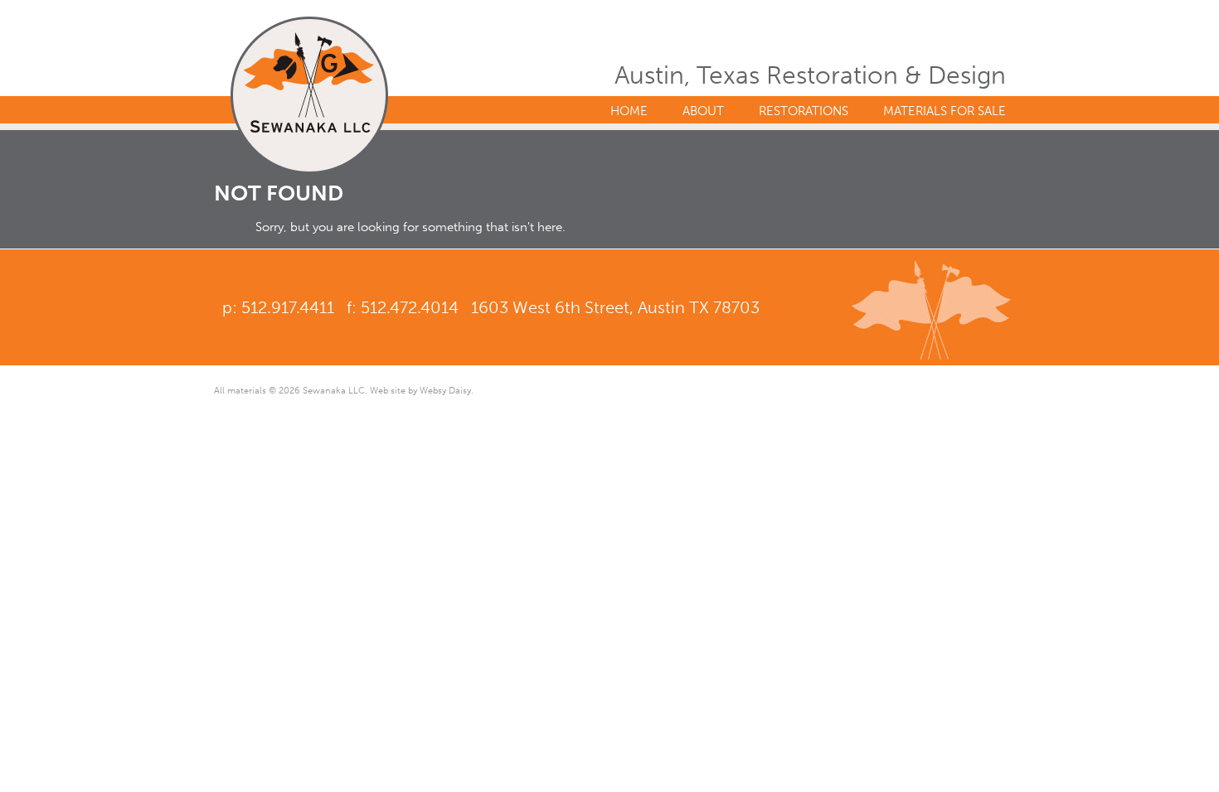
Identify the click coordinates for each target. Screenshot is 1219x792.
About (703, 111)
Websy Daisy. (447, 390)
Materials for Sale (944, 111)
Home (629, 111)
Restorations (803, 111)
